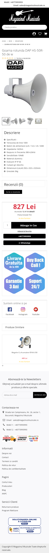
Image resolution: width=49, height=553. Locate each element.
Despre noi (6, 453)
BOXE (10, 41)
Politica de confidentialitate (14, 469)
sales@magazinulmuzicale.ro (32, 5)
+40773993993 (16, 2)
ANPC (4, 493)
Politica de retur (9, 465)
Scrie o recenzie (23, 58)
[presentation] (2, 365)
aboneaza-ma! (40, 395)
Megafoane (19, 41)
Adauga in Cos (28, 225)
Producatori (7, 486)
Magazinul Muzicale (22, 546)
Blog (4, 490)
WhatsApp (25, 243)
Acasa (4, 41)
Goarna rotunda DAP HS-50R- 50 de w (17, 44)
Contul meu (7, 482)
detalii (32, 211)
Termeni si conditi (10, 461)
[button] (24, 521)
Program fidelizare (10, 510)
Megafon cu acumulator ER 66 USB (24, 352)
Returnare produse (10, 507)
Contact (5, 457)
